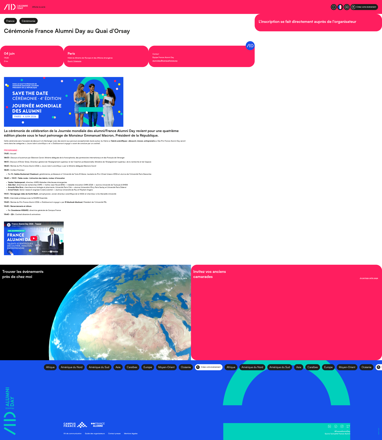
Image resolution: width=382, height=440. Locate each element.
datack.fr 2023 (378, 431)
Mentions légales (130, 434)
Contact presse (114, 434)
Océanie (159, 367)
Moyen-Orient (139, 367)
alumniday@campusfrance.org (165, 61)
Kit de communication (72, 434)
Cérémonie (28, 21)
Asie (91, 367)
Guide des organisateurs (95, 434)
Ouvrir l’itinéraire (74, 61)
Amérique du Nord (44, 367)
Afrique (23, 367)
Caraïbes (105, 367)
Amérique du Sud (72, 367)
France (10, 21)
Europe (120, 367)
